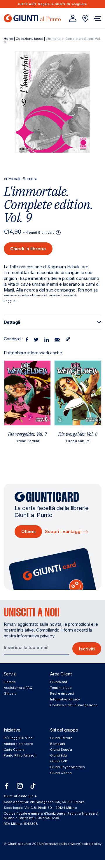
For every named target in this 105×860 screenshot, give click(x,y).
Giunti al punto (19, 844)
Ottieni (28, 531)
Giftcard (10, 693)
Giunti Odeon (61, 773)
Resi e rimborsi (62, 693)
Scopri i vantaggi (64, 531)
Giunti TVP (58, 761)
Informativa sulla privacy (60, 843)
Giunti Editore (61, 738)
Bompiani (57, 744)
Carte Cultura (14, 750)
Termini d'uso (61, 688)
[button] (97, 18)
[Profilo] (72, 18)
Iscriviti (87, 649)
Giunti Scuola (61, 750)
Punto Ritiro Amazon (20, 755)
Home (8, 39)
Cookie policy (90, 843)
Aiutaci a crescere (18, 744)
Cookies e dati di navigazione (73, 705)
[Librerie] (85, 18)
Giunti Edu (58, 755)
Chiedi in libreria (28, 248)
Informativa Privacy (65, 699)
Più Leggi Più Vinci (18, 738)
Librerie (10, 682)
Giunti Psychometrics (67, 767)
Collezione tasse (29, 39)
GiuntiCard (58, 682)
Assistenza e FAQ (18, 688)
